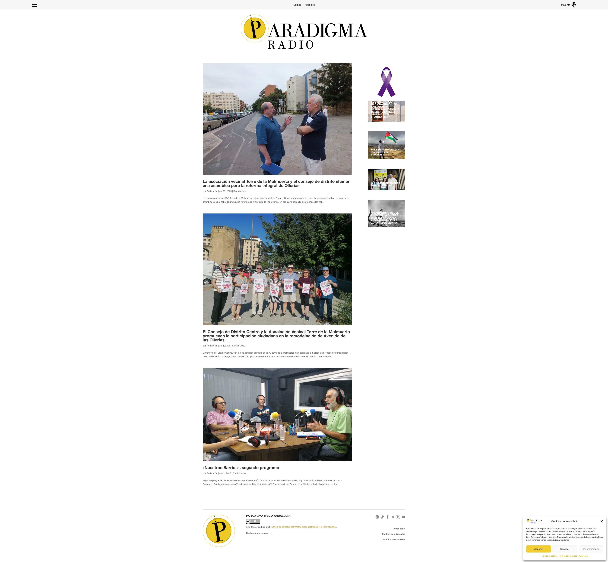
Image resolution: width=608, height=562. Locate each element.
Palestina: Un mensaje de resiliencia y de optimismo (386, 152)
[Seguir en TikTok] (382, 517)
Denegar (564, 549)
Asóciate (310, 4)
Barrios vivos (239, 191)
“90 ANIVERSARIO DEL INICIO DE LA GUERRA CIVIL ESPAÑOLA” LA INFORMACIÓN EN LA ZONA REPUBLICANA (385, 218)
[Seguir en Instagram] (377, 517)
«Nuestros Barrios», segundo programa (241, 468)
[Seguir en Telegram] (393, 517)
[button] (601, 521)
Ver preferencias (591, 549)
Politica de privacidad (568, 556)
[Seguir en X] (398, 517)
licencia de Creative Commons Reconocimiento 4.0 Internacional (303, 527)
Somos (297, 4)
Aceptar (538, 549)
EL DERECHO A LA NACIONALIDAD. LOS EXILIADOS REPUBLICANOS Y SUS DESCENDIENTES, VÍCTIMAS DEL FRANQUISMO (385, 109)
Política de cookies (549, 556)
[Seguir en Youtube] (403, 517)
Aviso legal (583, 556)
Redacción (212, 191)
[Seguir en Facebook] (388, 517)
